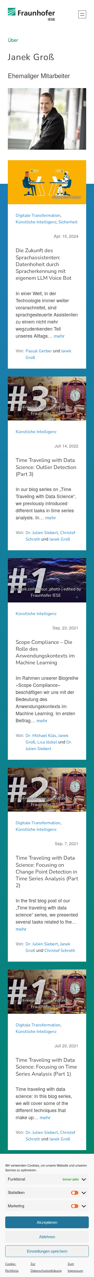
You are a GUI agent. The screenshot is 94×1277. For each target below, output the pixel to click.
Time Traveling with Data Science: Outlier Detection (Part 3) (46, 467)
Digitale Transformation (38, 215)
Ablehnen (47, 1237)
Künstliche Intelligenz (36, 222)
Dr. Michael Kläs (41, 736)
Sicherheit (68, 222)
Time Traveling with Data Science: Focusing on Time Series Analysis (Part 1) (46, 1067)
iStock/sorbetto (66, 197)
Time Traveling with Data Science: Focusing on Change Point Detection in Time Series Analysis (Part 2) (47, 872)
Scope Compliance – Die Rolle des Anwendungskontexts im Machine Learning (45, 652)
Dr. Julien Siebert (42, 533)
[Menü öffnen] (82, 14)
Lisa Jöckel (47, 742)
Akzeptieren (47, 1222)
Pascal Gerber (39, 351)
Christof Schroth (59, 950)
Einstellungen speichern (47, 1251)
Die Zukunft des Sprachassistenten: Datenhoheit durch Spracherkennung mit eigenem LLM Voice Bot (43, 264)
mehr (59, 336)
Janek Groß (59, 539)
